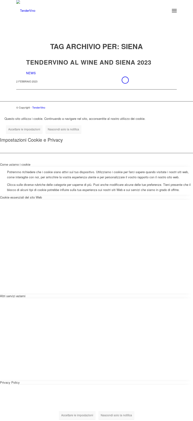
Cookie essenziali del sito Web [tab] (21, 197)
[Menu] (174, 10)
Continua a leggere (125, 80)
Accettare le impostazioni (24, 129)
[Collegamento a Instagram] (173, 107)
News (31, 73)
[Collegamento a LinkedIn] (166, 107)
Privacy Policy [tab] (10, 382)
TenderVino (38, 107)
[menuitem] (164, 10)
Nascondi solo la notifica (63, 129)
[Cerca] (164, 10)
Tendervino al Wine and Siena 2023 (88, 62)
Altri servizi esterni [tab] (12, 296)
